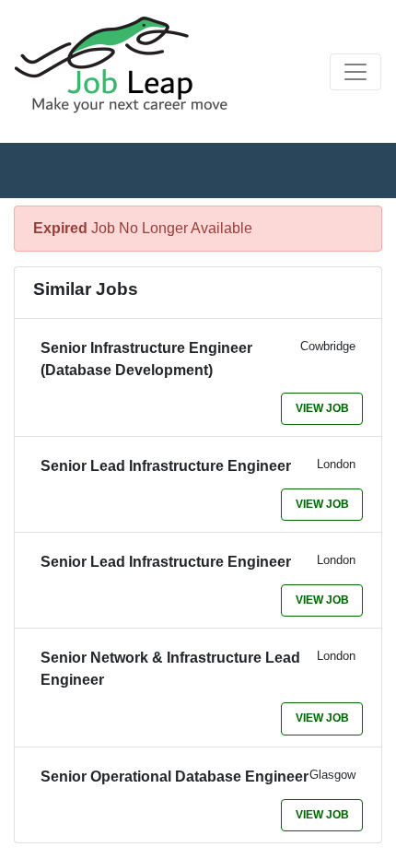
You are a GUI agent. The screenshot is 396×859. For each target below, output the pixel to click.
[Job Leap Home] (130, 64)
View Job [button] (322, 408)
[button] (355, 71)
